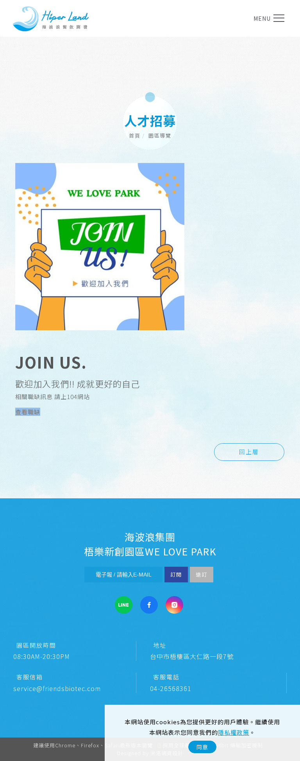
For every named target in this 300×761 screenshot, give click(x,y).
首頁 (134, 135)
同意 (202, 747)
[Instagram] (174, 605)
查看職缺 (27, 412)
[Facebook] (149, 605)
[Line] (123, 605)
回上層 (249, 452)
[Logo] (51, 18)
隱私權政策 (233, 732)
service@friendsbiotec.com (57, 688)
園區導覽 (159, 135)
